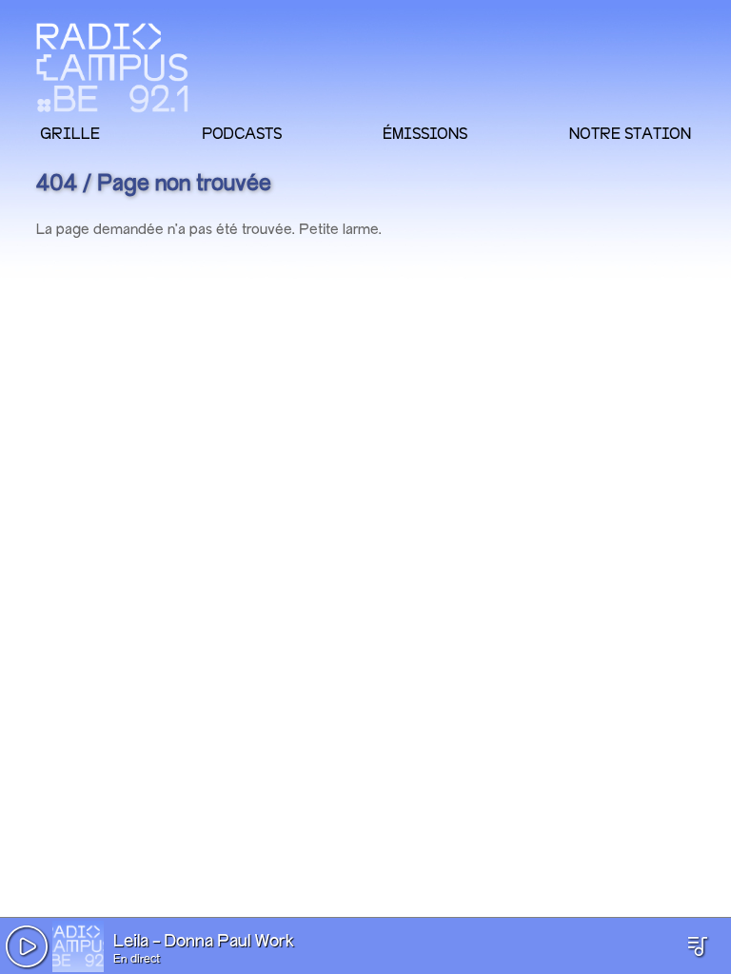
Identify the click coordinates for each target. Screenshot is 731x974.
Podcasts (242, 133)
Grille (70, 133)
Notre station (630, 133)
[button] (27, 946)
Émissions (425, 133)
